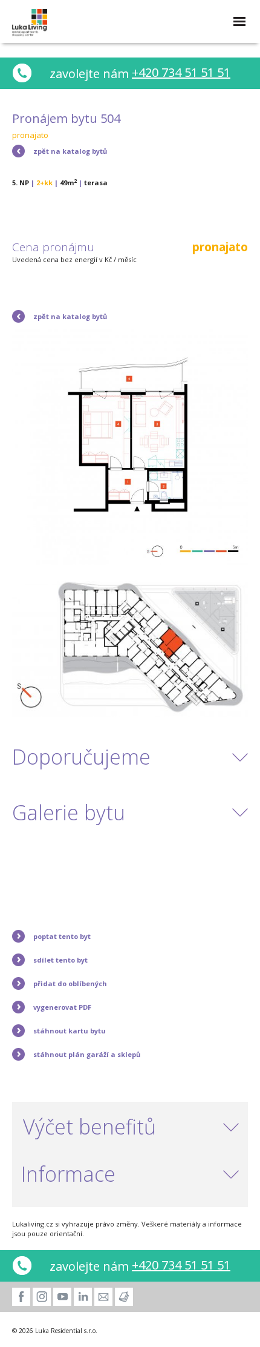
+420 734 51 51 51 (181, 72)
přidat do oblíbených (70, 983)
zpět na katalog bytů (70, 151)
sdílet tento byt (60, 959)
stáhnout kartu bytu (69, 1030)
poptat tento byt (62, 936)
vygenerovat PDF (62, 1007)
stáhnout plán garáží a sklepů (86, 1054)
